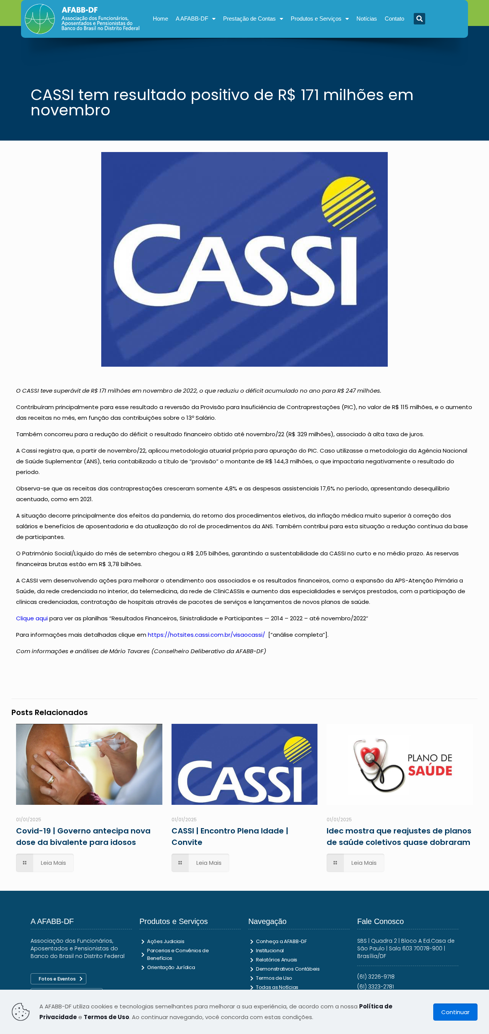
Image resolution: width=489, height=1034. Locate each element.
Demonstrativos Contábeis (288, 969)
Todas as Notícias (277, 987)
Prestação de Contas (249, 18)
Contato (394, 18)
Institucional (270, 950)
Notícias (366, 18)
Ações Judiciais (166, 941)
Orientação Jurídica (171, 967)
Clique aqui (32, 618)
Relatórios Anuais (276, 959)
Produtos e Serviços (316, 18)
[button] (419, 18)
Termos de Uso (274, 978)
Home (160, 18)
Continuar (455, 1012)
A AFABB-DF (192, 18)
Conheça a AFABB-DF (281, 941)
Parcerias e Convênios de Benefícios (178, 954)
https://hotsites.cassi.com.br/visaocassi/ (206, 635)
